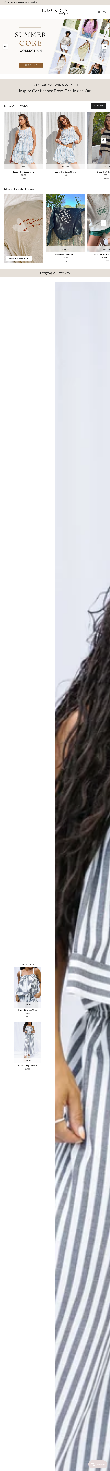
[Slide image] (55, 46)
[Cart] (104, 12)
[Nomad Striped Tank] (27, 987)
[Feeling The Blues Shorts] (65, 140)
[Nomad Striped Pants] (27, 1042)
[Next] (104, 46)
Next (103, 140)
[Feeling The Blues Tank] (23, 140)
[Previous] (5, 46)
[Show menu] (5, 12)
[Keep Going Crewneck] (65, 223)
